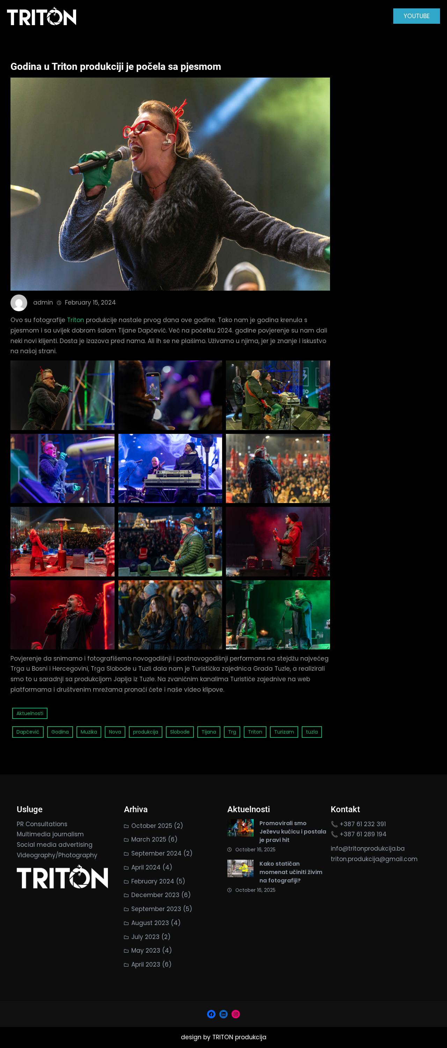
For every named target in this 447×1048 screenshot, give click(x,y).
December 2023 (155, 895)
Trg (232, 731)
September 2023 (156, 909)
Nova (115, 731)
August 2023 (150, 923)
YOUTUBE (417, 16)
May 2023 (145, 950)
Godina (60, 731)
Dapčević (27, 731)
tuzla (312, 731)
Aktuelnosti (29, 713)
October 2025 (151, 826)
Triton (75, 320)
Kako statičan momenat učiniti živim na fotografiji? (290, 872)
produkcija (145, 731)
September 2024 (156, 853)
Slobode (180, 731)
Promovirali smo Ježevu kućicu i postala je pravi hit (292, 831)
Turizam (284, 731)
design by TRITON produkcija (223, 1037)
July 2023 (145, 937)
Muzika (89, 731)
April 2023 (145, 964)
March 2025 (148, 839)
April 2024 (146, 867)
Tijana (208, 731)
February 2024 (152, 881)
